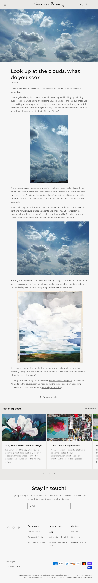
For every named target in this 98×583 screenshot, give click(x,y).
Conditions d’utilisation (54, 577)
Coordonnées (87, 577)
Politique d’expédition (72, 577)
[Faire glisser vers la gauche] (43, 473)
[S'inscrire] (67, 506)
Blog (51, 531)
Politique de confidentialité (34, 577)
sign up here (39, 384)
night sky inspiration (51, 387)
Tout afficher (90, 409)
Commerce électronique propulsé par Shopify (53, 575)
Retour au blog (51, 397)
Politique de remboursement (82, 575)
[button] (5, 4)
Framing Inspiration (36, 542)
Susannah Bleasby (30, 575)
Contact (74, 531)
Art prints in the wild (58, 537)
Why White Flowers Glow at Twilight (24, 445)
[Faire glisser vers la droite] (54, 473)
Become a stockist (79, 542)
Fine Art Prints (34, 531)
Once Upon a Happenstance (65, 445)
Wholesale (75, 537)
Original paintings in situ (58, 544)
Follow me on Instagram (60, 380)
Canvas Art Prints (35, 537)
